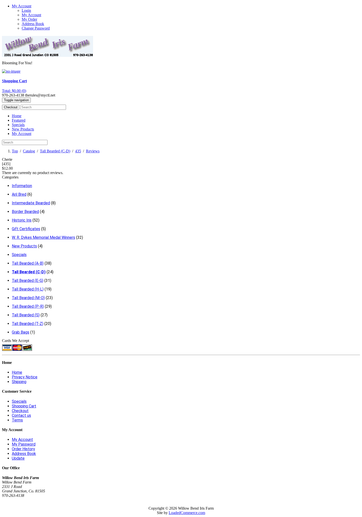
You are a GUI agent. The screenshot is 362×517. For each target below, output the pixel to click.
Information (22, 185)
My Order (29, 19)
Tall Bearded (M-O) (28, 297)
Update (18, 458)
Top (15, 151)
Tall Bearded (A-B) (28, 263)
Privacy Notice (24, 377)
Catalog (29, 151)
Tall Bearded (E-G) (27, 280)
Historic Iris (22, 220)
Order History (23, 449)
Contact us (21, 415)
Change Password (36, 28)
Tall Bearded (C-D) (55, 151)
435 (78, 151)
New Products (23, 129)
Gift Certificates (26, 228)
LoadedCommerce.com (187, 513)
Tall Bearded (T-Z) (27, 323)
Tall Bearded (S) (26, 315)
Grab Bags (20, 332)
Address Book (33, 24)
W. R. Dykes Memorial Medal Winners (43, 237)
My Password (23, 444)
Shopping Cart (24, 406)
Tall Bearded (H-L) (28, 289)
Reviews (92, 151)
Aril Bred (19, 194)
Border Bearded (25, 211)
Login (26, 10)
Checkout (10, 107)
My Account (31, 15)
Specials (18, 125)
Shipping (19, 381)
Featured (18, 120)
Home (16, 116)
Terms (17, 420)
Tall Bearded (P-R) (28, 306)
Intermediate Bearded (31, 203)
